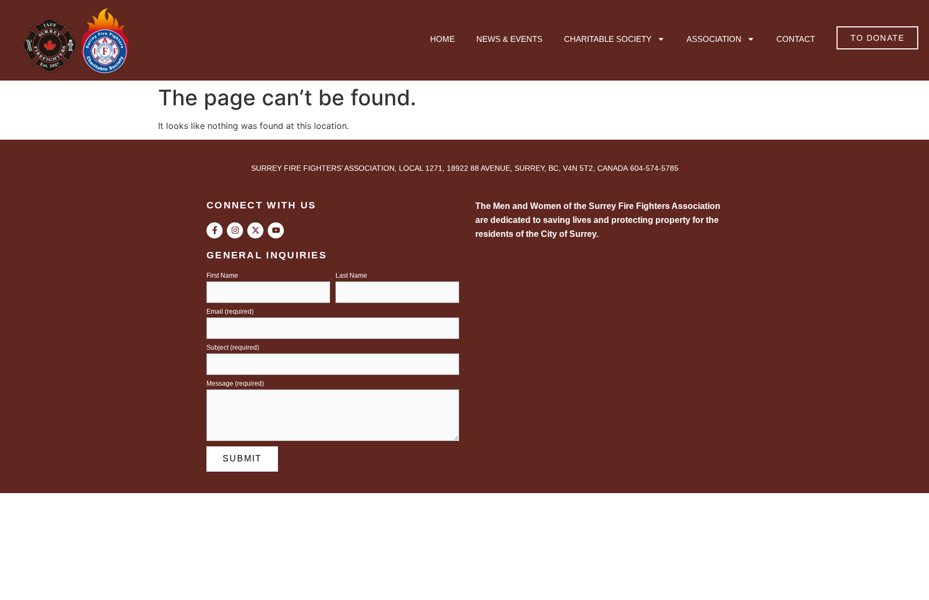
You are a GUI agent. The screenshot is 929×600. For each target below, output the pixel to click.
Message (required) (235, 383)
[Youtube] (276, 230)
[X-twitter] (255, 230)
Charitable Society (608, 39)
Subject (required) (232, 347)
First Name (222, 275)
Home (442, 39)
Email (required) (230, 311)
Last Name (351, 275)
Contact (795, 39)
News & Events (509, 39)
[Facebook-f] (214, 230)
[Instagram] (235, 230)
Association (714, 39)
